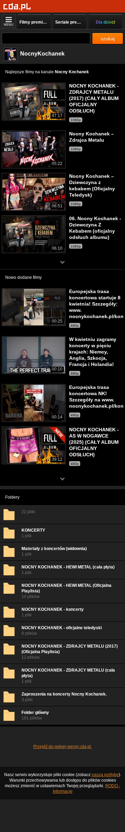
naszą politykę (105, 774)
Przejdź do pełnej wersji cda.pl (62, 746)
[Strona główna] (17, 6)
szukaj (108, 38)
